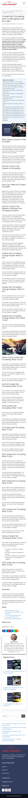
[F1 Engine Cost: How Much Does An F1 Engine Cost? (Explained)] (14, 685)
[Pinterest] (9, 790)
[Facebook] (3, 790)
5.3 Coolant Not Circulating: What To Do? (13, 108)
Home (4, 11)
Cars (7, 11)
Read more (17, 651)
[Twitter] (6, 790)
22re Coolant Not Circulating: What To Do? (13, 113)
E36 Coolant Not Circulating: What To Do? (13, 117)
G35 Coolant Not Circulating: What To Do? (13, 110)
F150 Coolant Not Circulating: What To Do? (13, 107)
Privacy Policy (5, 773)
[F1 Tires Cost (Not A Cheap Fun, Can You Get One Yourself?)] (14, 668)
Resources (5, 120)
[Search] (23, 716)
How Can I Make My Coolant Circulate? (12, 85)
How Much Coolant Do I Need (13, 618)
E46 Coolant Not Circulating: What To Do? (13, 112)
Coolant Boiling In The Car (12, 610)
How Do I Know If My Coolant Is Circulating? (14, 83)
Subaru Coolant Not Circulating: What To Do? (14, 115)
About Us (4, 766)
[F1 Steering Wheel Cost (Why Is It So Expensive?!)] (14, 701)
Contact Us (5, 770)
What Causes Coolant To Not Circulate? (12, 81)
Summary (5, 118)
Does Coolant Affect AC (11, 617)
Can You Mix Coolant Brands (12, 615)
